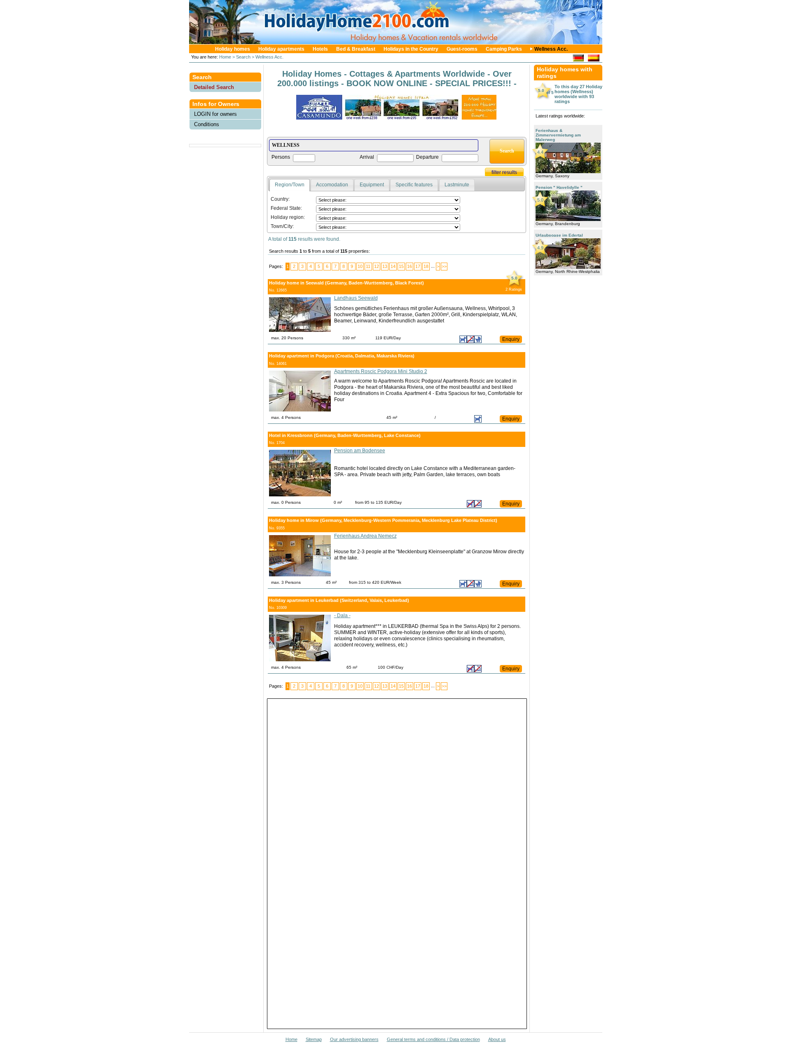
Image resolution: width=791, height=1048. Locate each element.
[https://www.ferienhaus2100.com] (578, 59)
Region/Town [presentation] (289, 185)
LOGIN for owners (215, 114)
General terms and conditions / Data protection (433, 1039)
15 (401, 266)
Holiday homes (232, 49)
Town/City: (282, 226)
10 (360, 266)
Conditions (206, 124)
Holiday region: (288, 217)
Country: (280, 199)
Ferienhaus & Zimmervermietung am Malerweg (558, 135)
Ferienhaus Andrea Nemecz (365, 536)
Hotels (320, 49)
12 (376, 266)
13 (384, 266)
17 (417, 266)
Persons (280, 157)
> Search (240, 56)
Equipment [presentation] (372, 185)
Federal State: (286, 208)
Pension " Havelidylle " (559, 187)
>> (444, 266)
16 (409, 266)
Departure (427, 157)
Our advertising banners (354, 1039)
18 (426, 266)
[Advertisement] (225, 167)
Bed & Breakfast (355, 49)
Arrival (367, 157)
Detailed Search (214, 87)
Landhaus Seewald (356, 298)
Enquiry (511, 339)
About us (497, 1039)
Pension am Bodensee (359, 451)
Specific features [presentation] (414, 185)
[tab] (289, 185)
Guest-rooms (462, 49)
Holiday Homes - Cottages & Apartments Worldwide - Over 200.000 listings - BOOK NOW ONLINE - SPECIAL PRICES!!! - (397, 78)
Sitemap (314, 1039)
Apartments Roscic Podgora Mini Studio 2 (380, 371)
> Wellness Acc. (266, 56)
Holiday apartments (281, 49)
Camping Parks (504, 49)
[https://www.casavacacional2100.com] (593, 59)
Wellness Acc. (551, 49)
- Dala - (342, 615)
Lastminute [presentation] (457, 185)
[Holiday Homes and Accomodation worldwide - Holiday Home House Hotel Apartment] (399, 41)
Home (224, 56)
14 (393, 266)
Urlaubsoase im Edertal (559, 235)
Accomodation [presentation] (332, 185)
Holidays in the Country (411, 49)
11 (368, 266)
